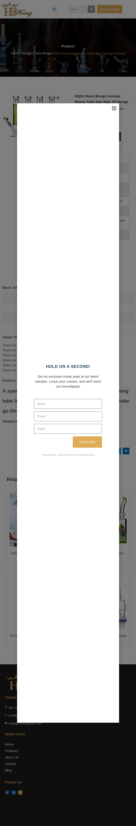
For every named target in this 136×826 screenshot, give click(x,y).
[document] (68, 413)
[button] (114, 108)
